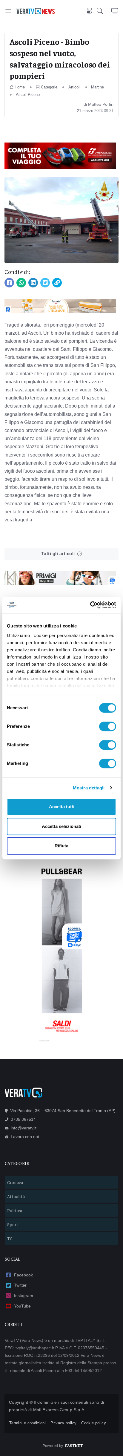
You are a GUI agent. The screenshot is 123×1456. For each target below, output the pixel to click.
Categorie (49, 87)
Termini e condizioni (27, 1423)
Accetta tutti (61, 806)
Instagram (23, 1295)
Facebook (23, 1275)
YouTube (22, 1306)
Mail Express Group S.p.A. (59, 1409)
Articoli (74, 87)
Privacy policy (63, 1423)
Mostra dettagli (89, 787)
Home (20, 87)
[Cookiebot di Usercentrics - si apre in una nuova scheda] (90, 605)
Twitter (20, 1285)
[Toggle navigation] (8, 11)
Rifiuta (61, 845)
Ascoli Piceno (28, 94)
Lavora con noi (25, 1136)
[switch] (107, 726)
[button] (104, 11)
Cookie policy (93, 1423)
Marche (97, 87)
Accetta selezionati (61, 826)
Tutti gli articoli (58, 553)
